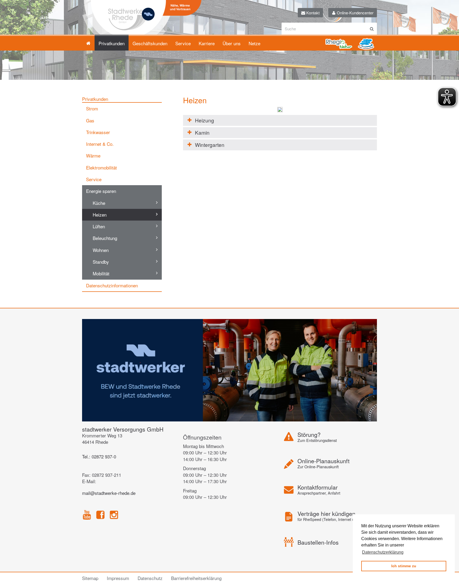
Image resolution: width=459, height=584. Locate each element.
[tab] (280, 120)
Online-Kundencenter (354, 12)
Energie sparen (101, 191)
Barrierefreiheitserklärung (196, 578)
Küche (99, 203)
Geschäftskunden (150, 43)
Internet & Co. (100, 143)
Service (183, 43)
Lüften (99, 226)
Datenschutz (150, 578)
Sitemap (90, 578)
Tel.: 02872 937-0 (99, 456)
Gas (90, 120)
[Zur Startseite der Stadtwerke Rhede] (142, 24)
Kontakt (312, 12)
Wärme (93, 155)
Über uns (232, 43)
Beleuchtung (105, 238)
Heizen (100, 214)
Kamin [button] (202, 132)
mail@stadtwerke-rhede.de (108, 493)
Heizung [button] (204, 120)
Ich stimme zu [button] (403, 566)
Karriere (207, 43)
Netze (254, 43)
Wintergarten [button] (209, 144)
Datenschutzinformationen (112, 285)
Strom (92, 108)
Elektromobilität (101, 167)
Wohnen (101, 250)
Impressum (118, 578)
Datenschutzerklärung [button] (382, 552)
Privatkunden (112, 43)
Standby (101, 261)
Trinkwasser (98, 132)
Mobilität (101, 273)
